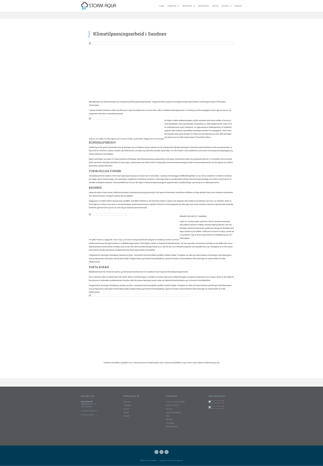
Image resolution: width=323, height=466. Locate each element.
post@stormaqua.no (89, 411)
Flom (168, 416)
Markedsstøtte (171, 427)
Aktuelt (225, 6)
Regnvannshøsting (173, 412)
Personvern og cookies (148, 460)
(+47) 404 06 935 (87, 415)
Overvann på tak (172, 405)
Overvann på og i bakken (175, 402)
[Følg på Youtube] (167, 452)
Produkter (187, 6)
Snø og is (169, 419)
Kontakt (238, 6)
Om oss (215, 6)
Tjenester (172, 6)
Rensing (169, 409)
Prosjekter (203, 6)
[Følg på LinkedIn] (161, 452)
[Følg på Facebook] (156, 452)
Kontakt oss (87, 396)
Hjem (161, 6)
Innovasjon (170, 423)
